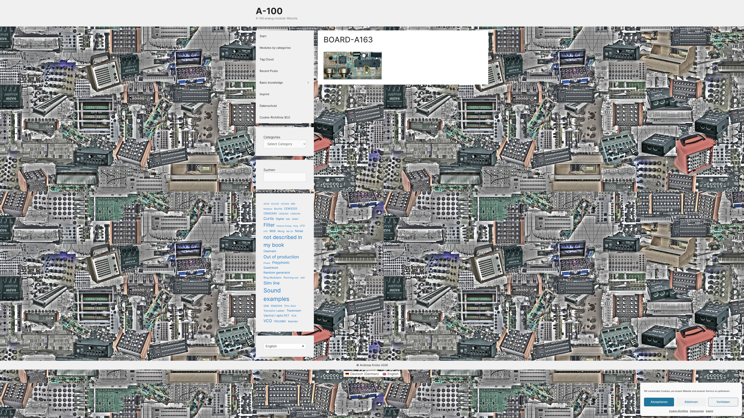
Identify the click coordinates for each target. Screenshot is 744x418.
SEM (302, 278)
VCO (268, 320)
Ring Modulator (273, 277)
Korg (295, 226)
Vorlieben (723, 402)
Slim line (272, 282)
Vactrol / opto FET (276, 315)
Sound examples (276, 294)
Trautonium (294, 310)
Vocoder (280, 321)
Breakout (268, 209)
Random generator (277, 272)
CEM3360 (283, 213)
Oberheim (270, 251)
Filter (269, 225)
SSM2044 (276, 305)
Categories (272, 137)
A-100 (269, 11)
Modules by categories (275, 48)
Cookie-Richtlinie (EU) (275, 117)
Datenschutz (697, 410)
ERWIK (295, 219)
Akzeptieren (659, 402)
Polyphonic (281, 262)
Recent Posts (269, 71)
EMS (288, 219)
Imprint (709, 410)
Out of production (281, 256)
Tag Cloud (267, 59)
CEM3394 (295, 213)
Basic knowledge (271, 82)
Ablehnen (691, 402)
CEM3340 (270, 213)
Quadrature (271, 267)
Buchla (278, 208)
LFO (302, 225)
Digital (280, 218)
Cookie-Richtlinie (678, 410)
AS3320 (275, 204)
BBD (293, 204)
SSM (266, 305)
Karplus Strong (284, 226)
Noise (299, 231)
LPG (266, 231)
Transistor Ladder (274, 310)
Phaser (267, 263)
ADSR (266, 204)
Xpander (293, 321)
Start (263, 36)
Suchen (269, 170)
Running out (291, 277)
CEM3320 (290, 208)
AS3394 (285, 204)
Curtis (269, 218)
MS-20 (289, 231)
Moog (281, 231)
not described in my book (283, 241)
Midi (273, 231)
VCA (293, 315)
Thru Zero (290, 305)
